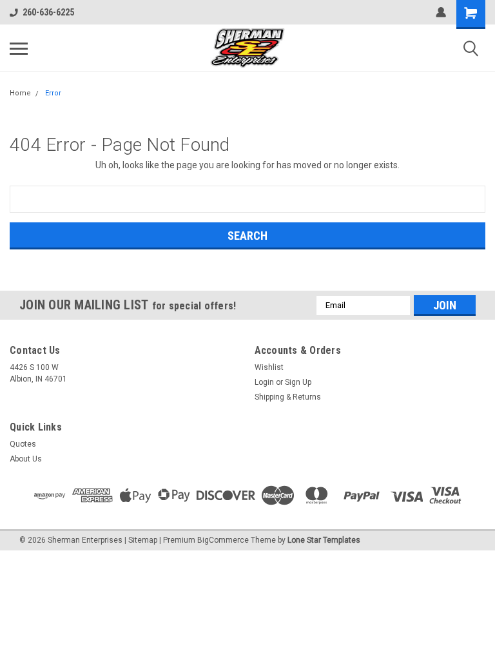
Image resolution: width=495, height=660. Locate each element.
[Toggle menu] (19, 48)
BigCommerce (223, 540)
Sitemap (142, 540)
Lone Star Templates (323, 540)
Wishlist (269, 367)
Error (53, 93)
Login (264, 382)
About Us (26, 458)
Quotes (23, 444)
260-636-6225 (48, 12)
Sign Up (298, 382)
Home (20, 93)
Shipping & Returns (288, 397)
